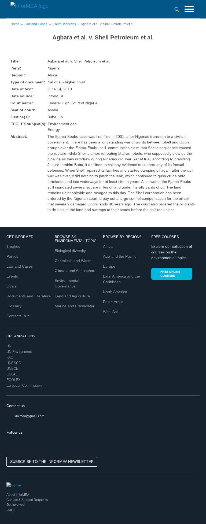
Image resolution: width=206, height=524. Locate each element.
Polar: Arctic (113, 302)
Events (12, 276)
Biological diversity (70, 251)
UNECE (13, 369)
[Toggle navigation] (189, 9)
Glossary (13, 306)
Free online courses (170, 273)
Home (14, 24)
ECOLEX (14, 380)
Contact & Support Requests (27, 500)
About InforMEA (17, 495)
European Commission (24, 385)
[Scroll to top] (190, 508)
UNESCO (14, 363)
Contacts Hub (18, 316)
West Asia (111, 311)
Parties (12, 256)
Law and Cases (35, 24)
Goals (11, 286)
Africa (108, 246)
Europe (109, 266)
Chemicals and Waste (73, 261)
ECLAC (12, 374)
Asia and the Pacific (119, 256)
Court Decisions (64, 24)
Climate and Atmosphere (76, 270)
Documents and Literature (28, 296)
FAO (10, 357)
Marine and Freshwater (74, 306)
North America (115, 292)
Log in (11, 510)
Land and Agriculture (72, 296)
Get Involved (15, 505)
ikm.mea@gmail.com (29, 416)
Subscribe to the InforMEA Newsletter (52, 461)
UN (9, 346)
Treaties (13, 246)
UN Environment (19, 352)
